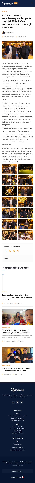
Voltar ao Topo (16, 471)
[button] (32, 3)
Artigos (4, 11)
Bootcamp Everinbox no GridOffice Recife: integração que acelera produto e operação (17, 297)
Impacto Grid (6, 327)
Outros (4, 292)
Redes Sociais (6, 365)
